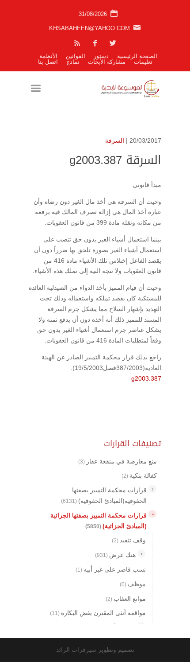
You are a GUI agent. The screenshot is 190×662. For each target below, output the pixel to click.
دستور (101, 56)
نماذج (73, 61)
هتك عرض (115, 554)
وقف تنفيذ (129, 540)
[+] (152, 489)
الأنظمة (48, 56)
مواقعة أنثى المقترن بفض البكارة (98, 612)
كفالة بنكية (139, 475)
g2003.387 (146, 378)
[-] (152, 514)
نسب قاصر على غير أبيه (111, 569)
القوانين (75, 56)
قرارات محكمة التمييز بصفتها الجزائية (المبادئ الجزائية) (98, 521)
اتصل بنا (48, 61)
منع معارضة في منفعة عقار (117, 461)
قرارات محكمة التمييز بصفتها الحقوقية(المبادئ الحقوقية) (104, 495)
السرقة (114, 140)
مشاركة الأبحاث (106, 61)
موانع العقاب (126, 598)
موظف (133, 584)
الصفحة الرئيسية (137, 56)
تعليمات (143, 61)
